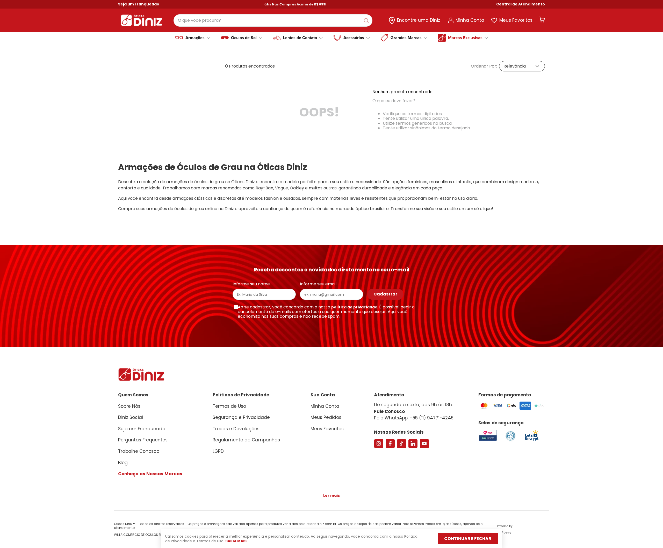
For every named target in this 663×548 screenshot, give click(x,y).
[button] (520, 4)
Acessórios (353, 38)
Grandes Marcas (406, 38)
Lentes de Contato (300, 38)
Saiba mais (236, 541)
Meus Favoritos (515, 20)
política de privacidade (354, 307)
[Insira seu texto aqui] (531, 440)
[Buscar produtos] (367, 20)
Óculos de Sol (244, 38)
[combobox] (273, 20)
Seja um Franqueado (138, 4)
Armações (195, 38)
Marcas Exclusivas (465, 38)
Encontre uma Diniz (418, 20)
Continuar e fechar (467, 539)
